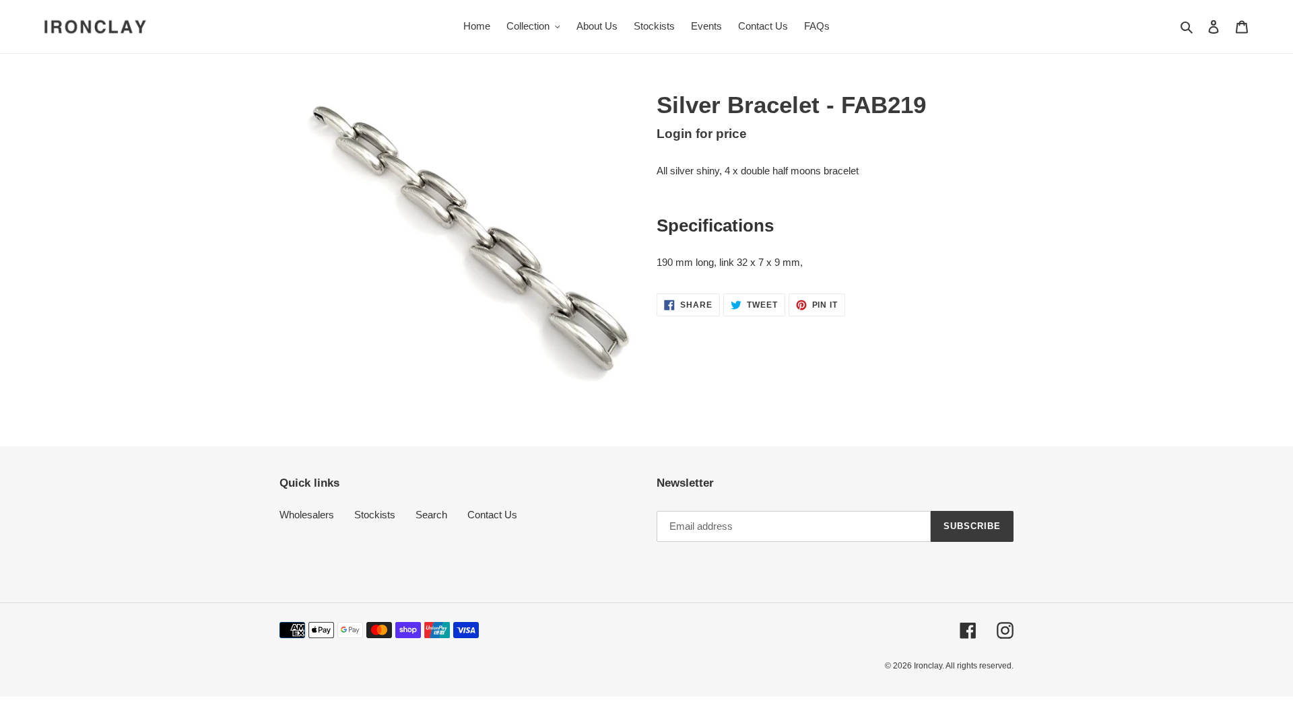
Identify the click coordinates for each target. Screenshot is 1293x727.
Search (431, 514)
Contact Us (492, 514)
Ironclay (928, 665)
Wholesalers (306, 514)
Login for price (702, 134)
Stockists (374, 514)
